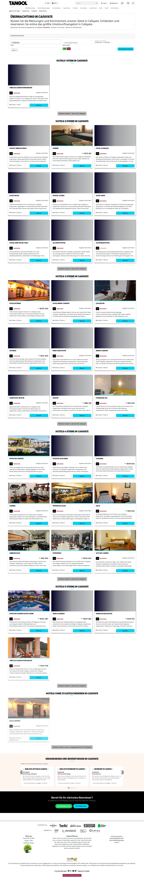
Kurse (100, 8)
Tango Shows (66, 8)
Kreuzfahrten (93, 8)
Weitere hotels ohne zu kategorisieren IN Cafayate (72, 747)
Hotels (106, 8)
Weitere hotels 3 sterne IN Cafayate (72, 424)
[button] (86, 3)
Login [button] (104, 3)
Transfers (75, 8)
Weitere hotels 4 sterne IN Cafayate (72, 579)
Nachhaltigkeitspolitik (117, 838)
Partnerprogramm (116, 836)
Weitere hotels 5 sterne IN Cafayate (72, 686)
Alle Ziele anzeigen (30, 8)
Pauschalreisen (56, 8)
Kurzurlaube (83, 8)
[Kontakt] (122, 3)
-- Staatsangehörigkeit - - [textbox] (71, 43)
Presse (116, 842)
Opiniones (77, 27)
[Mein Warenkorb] (128, 3)
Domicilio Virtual (28, 843)
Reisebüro (114, 3)
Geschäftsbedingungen (116, 840)
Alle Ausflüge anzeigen (44, 8)
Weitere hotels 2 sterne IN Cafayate (72, 269)
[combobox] (77, 41)
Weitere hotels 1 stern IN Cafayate (72, 113)
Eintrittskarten (115, 8)
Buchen (38, 105)
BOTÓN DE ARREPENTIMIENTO (72, 875)
